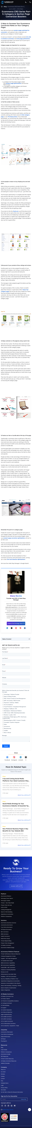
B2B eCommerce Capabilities (8, 963)
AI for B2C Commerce (6, 1019)
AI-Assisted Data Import (7, 960)
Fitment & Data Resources (7, 1058)
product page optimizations (13, 83)
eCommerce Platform (6, 896)
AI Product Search (5, 998)
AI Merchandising (5, 1005)
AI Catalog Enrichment (6, 1003)
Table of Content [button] (6, 639)
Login (2, 1085)
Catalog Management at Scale (8, 956)
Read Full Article (23, 795)
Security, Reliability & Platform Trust (9, 978)
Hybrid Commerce (5, 936)
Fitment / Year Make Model (7, 902)
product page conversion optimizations (14, 538)
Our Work (3, 1071)
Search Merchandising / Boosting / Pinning (11, 985)
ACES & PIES (4, 907)
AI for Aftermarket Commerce (8, 1023)
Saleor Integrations (5, 990)
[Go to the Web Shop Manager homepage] (1, 6)
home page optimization (23, 38)
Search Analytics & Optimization (8, 987)
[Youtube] (15, 1105)
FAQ (2, 1080)
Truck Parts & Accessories (7, 1034)
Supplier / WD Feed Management (9, 958)
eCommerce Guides (5, 1054)
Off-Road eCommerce (6, 929)
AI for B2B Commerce (6, 1016)
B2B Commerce (4, 934)
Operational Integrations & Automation (10, 981)
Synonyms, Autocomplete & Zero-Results (10, 983)
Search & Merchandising (6, 911)
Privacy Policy (4, 1087)
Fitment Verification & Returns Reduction (10, 954)
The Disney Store (12, 116)
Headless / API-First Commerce (8, 976)
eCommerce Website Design (7, 947)
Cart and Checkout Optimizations (16, 559)
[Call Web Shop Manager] (26, 2)
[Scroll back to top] (29, 1109)
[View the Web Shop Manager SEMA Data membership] (5, 1117)
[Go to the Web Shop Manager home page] (7, 2)
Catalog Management (6, 909)
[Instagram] (8, 1105)
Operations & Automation (7, 914)
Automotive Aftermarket (7, 1032)
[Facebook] (2, 1105)
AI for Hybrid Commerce (7, 1021)
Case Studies (4, 1049)
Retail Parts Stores (5, 938)
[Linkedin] (11, 1105)
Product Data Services (6, 905)
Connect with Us (15, 886)
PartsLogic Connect (5, 900)
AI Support (3, 1007)
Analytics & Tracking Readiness (8, 969)
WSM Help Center (8, 1109)
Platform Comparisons (6, 916)
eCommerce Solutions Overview (8, 922)
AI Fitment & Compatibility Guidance (10, 1000)
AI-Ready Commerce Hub (7, 996)
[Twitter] (5, 1105)
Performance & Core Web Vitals (8, 974)
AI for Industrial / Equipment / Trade (10, 1025)
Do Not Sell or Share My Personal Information (12, 1092)
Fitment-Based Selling (6, 940)
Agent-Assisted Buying (6, 1014)
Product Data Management (7, 943)
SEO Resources (4, 1056)
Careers (3, 1076)
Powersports (4, 1041)
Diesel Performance (5, 1036)
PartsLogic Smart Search (7, 898)
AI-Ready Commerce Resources (8, 1061)
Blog (5, 6)
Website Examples (5, 1063)
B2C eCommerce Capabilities (8, 965)
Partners (3, 1074)
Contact (3, 1078)
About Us (3, 1069)
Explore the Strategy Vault (15, 623)
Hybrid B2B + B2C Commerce (8, 967)
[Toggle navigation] (29, 2)
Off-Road (3, 1038)
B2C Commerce (4, 931)
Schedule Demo (4, 1083)
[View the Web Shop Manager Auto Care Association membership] (14, 1117)
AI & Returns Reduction (6, 1012)
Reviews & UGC (4, 972)
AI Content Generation (6, 1010)
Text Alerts (3, 1089)
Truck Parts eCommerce (6, 927)
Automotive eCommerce (7, 925)
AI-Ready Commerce (6, 945)
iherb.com (15, 211)
